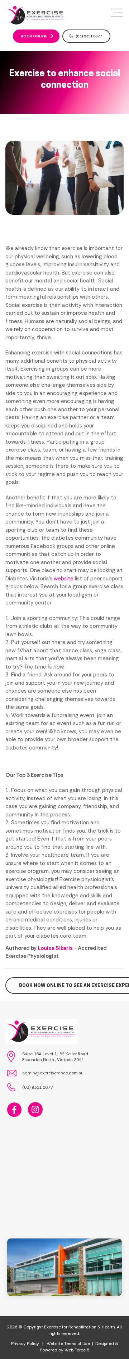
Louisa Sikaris (55, 948)
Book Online (34, 36)
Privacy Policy (25, 1343)
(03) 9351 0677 (89, 36)
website (63, 578)
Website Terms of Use (68, 1343)
